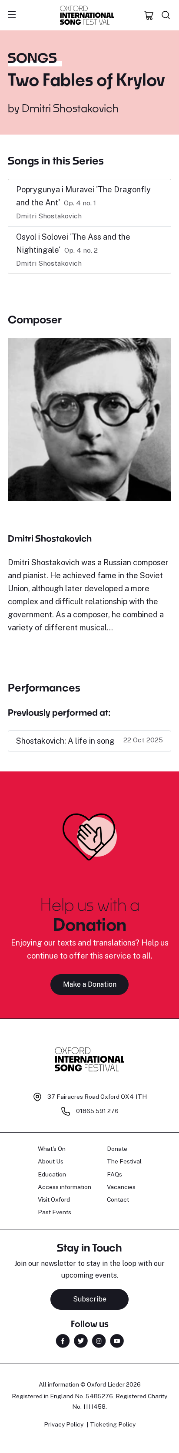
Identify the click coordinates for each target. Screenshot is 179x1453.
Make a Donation (89, 984)
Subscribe (89, 1299)
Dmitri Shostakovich (70, 108)
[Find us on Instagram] (99, 1339)
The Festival (124, 1161)
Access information (64, 1186)
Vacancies (121, 1186)
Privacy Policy (63, 1424)
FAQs (114, 1174)
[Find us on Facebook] (63, 1339)
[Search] (166, 15)
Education (52, 1174)
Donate (117, 1148)
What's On (52, 1148)
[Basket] (149, 15)
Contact (118, 1199)
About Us (50, 1161)
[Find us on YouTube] (117, 1339)
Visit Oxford (54, 1199)
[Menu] (11, 15)
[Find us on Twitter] (81, 1339)
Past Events (54, 1212)
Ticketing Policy (113, 1424)
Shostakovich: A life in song (65, 740)
